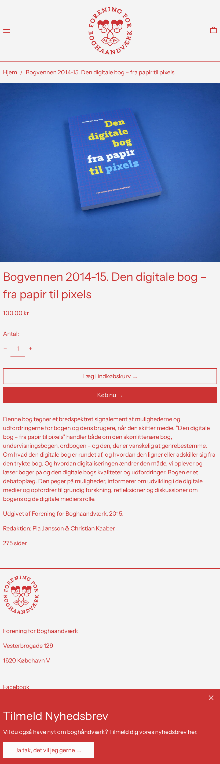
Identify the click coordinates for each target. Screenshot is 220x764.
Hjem (10, 72)
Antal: (11, 333)
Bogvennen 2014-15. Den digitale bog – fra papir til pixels (100, 72)
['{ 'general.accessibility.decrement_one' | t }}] (5, 349)
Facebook (16, 687)
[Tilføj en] (30, 349)
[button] (213, 30)
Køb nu (106, 395)
